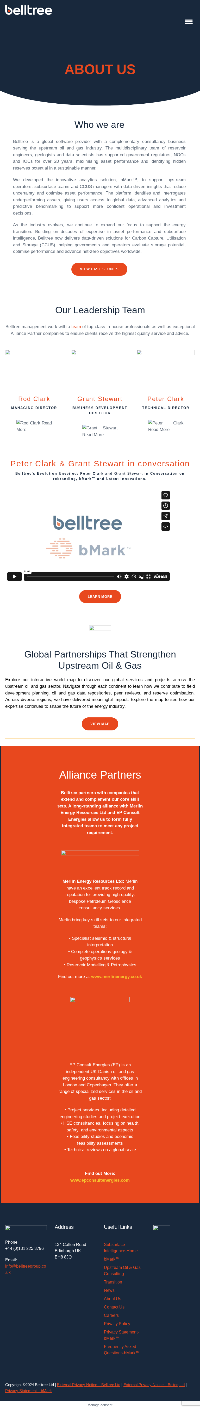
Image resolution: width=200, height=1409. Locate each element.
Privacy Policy (117, 1324)
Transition (113, 1282)
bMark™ (112, 1259)
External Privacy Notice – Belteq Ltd (154, 1384)
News (109, 1290)
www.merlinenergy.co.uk (116, 976)
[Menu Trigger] (189, 21)
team (76, 326)
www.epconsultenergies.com (100, 1180)
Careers (111, 1315)
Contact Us (114, 1307)
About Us (112, 1299)
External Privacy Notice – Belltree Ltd (88, 1384)
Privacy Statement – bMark (28, 1390)
